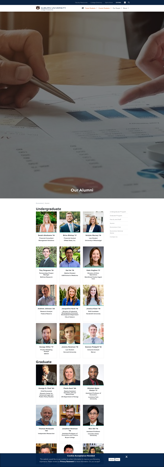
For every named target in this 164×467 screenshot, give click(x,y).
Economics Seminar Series (116, 232)
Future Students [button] (90, 8)
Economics (39, 203)
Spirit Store (109, 2)
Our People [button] (117, 8)
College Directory (96, 2)
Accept (112, 459)
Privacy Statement (67, 461)
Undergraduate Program (118, 212)
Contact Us (113, 237)
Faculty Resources (81, 2)
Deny (117, 459)
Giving (118, 2)
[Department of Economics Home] (83, 8)
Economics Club (115, 227)
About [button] (125, 8)
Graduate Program (116, 216)
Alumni (112, 223)
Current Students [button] (104, 8)
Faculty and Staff (115, 219)
